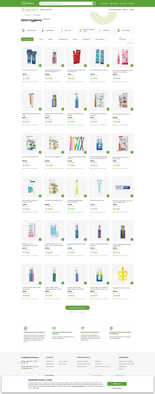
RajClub (125, 9)
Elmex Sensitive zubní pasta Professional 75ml (29, 201)
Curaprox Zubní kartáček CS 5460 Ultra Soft (77, 157)
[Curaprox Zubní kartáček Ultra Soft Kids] (77, 100)
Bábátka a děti (50, 364)
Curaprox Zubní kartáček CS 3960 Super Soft (99, 244)
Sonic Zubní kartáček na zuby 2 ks (99, 70)
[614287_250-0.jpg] (99, 230)
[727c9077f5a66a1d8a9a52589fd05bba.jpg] (31, 100)
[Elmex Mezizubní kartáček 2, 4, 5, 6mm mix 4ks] (122, 143)
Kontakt (131, 9)
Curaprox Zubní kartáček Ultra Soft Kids (76, 114)
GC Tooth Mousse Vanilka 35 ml (53, 156)
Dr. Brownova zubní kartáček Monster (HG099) (75, 201)
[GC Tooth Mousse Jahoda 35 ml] (122, 100)
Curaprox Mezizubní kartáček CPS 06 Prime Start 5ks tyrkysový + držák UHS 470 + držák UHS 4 (99, 157)
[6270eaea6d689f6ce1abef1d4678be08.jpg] (77, 187)
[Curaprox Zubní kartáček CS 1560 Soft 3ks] (54, 100)
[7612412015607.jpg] (77, 230)
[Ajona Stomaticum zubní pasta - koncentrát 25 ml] (77, 56)
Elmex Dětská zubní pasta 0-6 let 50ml (31, 114)
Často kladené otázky (115, 9)
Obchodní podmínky (82, 361)
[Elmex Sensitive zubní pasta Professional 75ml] (31, 187)
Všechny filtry (28, 39)
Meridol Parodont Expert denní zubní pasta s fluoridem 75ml (122, 201)
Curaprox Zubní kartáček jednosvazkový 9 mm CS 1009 (76, 288)
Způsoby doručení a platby (102, 366)
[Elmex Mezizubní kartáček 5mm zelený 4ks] (99, 100)
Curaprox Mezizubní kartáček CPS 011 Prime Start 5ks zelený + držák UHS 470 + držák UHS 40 (99, 288)
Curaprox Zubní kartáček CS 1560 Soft (76, 244)
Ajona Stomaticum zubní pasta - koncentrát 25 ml (76, 70)
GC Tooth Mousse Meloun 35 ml (53, 200)
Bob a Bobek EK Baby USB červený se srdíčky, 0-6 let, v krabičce (122, 71)
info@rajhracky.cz (27, 368)
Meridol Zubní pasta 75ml (97, 200)
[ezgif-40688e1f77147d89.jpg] (122, 57)
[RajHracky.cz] (21, 15)
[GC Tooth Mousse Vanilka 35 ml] (54, 143)
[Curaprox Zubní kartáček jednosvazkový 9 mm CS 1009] (77, 274)
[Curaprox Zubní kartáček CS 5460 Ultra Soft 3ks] (31, 274)
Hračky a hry (49, 361)
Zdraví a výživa (50, 366)
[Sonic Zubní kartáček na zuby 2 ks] (99, 56)
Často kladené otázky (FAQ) (126, 364)
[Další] (83, 312)
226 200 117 (25, 363)
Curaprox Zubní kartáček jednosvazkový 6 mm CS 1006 (53, 288)
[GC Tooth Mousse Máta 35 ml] (31, 143)
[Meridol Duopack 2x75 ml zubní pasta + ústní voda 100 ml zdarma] (54, 230)
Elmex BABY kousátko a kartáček (121, 288)
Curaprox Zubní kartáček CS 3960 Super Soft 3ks (122, 245)
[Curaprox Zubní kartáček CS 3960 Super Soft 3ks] (122, 230)
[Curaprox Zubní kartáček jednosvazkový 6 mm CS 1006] (54, 274)
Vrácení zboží (98, 364)
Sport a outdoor (63, 361)
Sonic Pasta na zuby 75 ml (29, 70)
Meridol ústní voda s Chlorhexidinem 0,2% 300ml (30, 244)
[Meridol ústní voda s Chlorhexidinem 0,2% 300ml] (31, 230)
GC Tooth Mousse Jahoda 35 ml (121, 114)
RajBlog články (123, 366)
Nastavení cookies (82, 366)
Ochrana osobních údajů (83, 364)
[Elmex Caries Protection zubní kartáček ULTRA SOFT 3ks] (54, 56)
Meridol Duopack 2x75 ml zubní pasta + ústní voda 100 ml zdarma (54, 244)
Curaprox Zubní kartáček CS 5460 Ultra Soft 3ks (31, 288)
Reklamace (98, 361)
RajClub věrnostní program (126, 361)
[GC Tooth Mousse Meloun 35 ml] (54, 187)
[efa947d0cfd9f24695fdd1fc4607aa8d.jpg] (99, 187)
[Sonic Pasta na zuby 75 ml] (31, 56)
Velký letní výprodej (45, 9)
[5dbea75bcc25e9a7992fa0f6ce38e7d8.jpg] (122, 274)
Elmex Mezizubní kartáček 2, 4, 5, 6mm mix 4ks (121, 157)
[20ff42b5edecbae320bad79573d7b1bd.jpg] (122, 187)
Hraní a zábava (63, 364)
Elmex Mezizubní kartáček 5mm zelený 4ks (98, 114)
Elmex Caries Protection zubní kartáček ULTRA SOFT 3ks (53, 70)
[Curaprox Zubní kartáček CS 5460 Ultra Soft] (77, 143)
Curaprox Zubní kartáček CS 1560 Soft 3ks (54, 114)
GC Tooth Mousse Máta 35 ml (30, 156)
